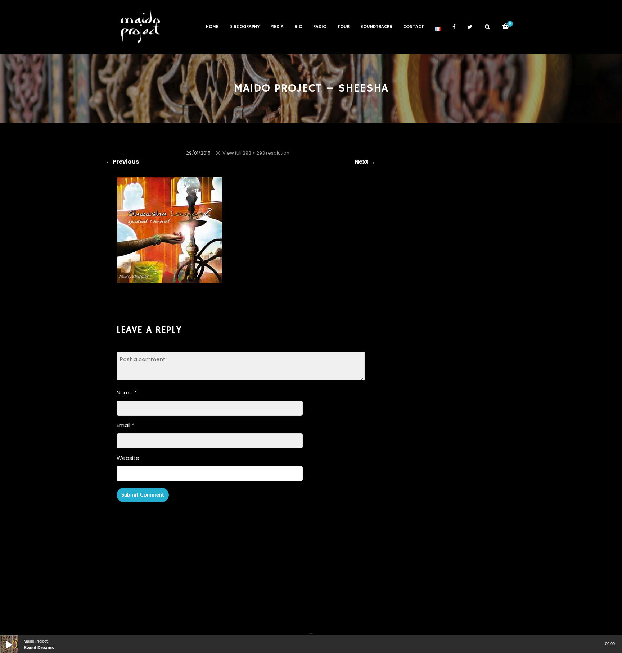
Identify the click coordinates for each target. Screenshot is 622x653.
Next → (365, 161)
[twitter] (470, 27)
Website (128, 458)
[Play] (3, 639)
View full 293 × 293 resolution (255, 153)
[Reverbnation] (312, 629)
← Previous (122, 161)
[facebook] (454, 27)
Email (125, 425)
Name (127, 392)
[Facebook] (310, 629)
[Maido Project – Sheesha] (169, 278)
